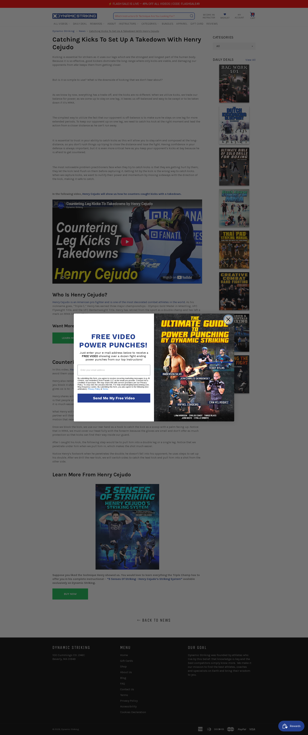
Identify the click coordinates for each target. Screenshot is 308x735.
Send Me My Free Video (114, 398)
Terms (105, 389)
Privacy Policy (94, 389)
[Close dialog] (228, 319)
